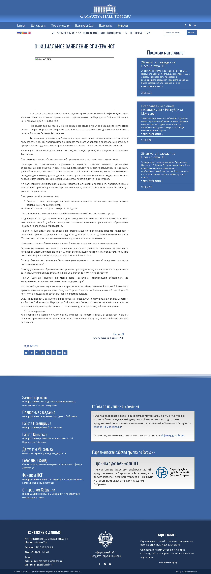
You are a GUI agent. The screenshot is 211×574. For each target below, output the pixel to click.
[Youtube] (195, 25)
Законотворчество (60, 25)
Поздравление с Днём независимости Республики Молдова (162, 109)
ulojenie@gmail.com (172, 435)
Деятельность (38, 25)
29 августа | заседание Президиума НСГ (158, 64)
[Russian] (26, 32)
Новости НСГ (118, 334)
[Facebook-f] (185, 25)
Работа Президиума (36, 423)
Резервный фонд (34, 460)
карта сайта (166, 534)
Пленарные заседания (38, 412)
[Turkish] (18, 32)
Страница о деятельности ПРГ (116, 463)
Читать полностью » (152, 86)
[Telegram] (190, 25)
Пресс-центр (105, 25)
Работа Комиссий (35, 434)
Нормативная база (84, 25)
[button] (26, 352)
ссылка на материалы (107, 427)
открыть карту (168, 562)
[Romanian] (22, 32)
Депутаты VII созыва (37, 449)
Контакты (123, 25)
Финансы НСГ (32, 475)
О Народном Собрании (38, 490)
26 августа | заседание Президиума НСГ (158, 155)
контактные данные (44, 532)
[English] (29, 32)
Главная (21, 25)
